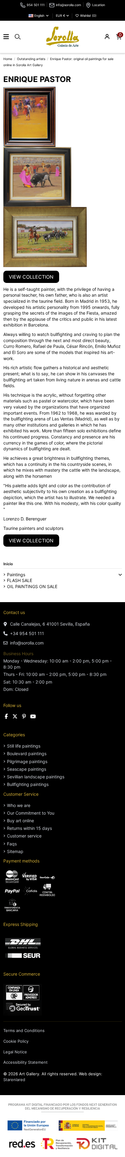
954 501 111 (36, 5)
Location (98, 5)
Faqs (12, 843)
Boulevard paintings (26, 753)
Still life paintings (23, 745)
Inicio (8, 564)
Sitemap (15, 851)
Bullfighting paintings (28, 784)
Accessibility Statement (25, 1062)
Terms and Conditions (24, 1030)
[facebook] (6, 716)
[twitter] (15, 716)
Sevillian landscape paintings (35, 776)
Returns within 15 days (29, 828)
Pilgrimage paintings (27, 761)
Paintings (16, 574)
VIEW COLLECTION (31, 277)
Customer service (24, 835)
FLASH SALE (19, 580)
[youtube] (33, 716)
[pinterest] (24, 716)
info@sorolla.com (68, 5)
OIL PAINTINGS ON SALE (32, 586)
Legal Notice (15, 1051)
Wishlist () (87, 16)
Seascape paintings (26, 769)
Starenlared (14, 1079)
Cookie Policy (16, 1041)
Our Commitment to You (30, 813)
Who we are (18, 805)
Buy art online (20, 820)
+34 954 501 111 (27, 633)
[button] (120, 575)
